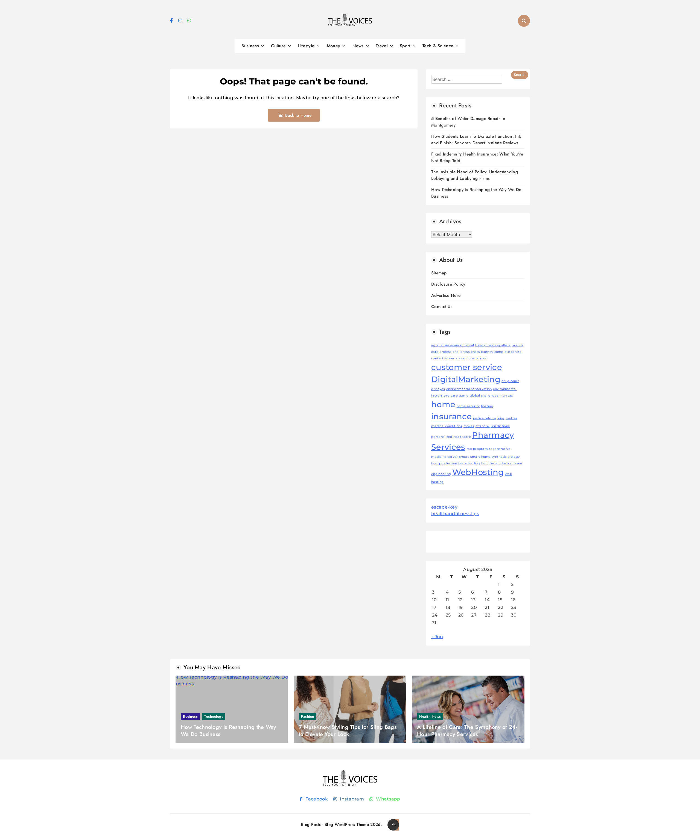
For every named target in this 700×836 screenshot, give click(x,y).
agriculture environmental (452, 345)
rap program (477, 449)
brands (517, 345)
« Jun (437, 636)
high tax (506, 395)
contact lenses (443, 358)
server (453, 457)
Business (250, 46)
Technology (213, 716)
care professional (445, 352)
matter (511, 418)
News (358, 46)
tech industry (500, 463)
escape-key (444, 507)
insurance (451, 416)
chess (465, 352)
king (500, 418)
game (463, 395)
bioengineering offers (493, 345)
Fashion (307, 716)
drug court (510, 381)
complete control (508, 352)
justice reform (484, 418)
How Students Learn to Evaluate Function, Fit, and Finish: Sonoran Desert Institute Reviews (476, 139)
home (443, 404)
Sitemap (439, 273)
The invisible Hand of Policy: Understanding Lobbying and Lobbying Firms (474, 175)
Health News (430, 716)
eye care (450, 395)
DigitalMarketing (465, 379)
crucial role (478, 358)
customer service (466, 367)
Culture (278, 46)
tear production (444, 463)
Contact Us (442, 306)
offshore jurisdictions (493, 426)
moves (468, 426)
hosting (487, 406)
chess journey (482, 352)
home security (468, 406)
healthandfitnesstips (455, 513)
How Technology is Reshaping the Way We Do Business (228, 730)
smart (464, 457)
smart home (480, 457)
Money (333, 46)
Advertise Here (445, 295)
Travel (382, 46)
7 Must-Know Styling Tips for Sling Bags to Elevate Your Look (347, 730)
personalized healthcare (451, 437)
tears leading (469, 463)
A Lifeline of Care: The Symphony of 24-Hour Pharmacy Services (467, 730)
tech (484, 463)
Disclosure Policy (448, 284)
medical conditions (446, 426)
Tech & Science (437, 46)
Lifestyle (306, 46)
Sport (405, 46)
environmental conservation (469, 389)
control (462, 358)
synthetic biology (506, 457)
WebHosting (478, 472)
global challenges (484, 395)
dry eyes (438, 389)
